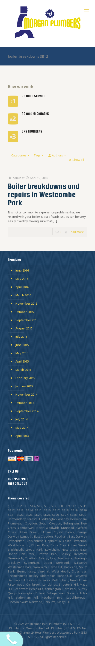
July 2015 (21, 336)
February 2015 (25, 378)
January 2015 (24, 386)
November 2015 (26, 303)
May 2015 (21, 353)
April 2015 (22, 361)
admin (17, 178)
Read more (76, 232)
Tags (37, 155)
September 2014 (26, 411)
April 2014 (22, 436)
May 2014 (21, 427)
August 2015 (24, 328)
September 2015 (26, 320)
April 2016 (22, 287)
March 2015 (23, 370)
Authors (57, 155)
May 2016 (21, 279)
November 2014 (26, 394)
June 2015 (22, 345)
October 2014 (24, 403)
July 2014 (21, 419)
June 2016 (22, 270)
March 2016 (23, 295)
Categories (19, 155)
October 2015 (24, 312)
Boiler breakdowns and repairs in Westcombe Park (44, 194)
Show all (78, 160)
